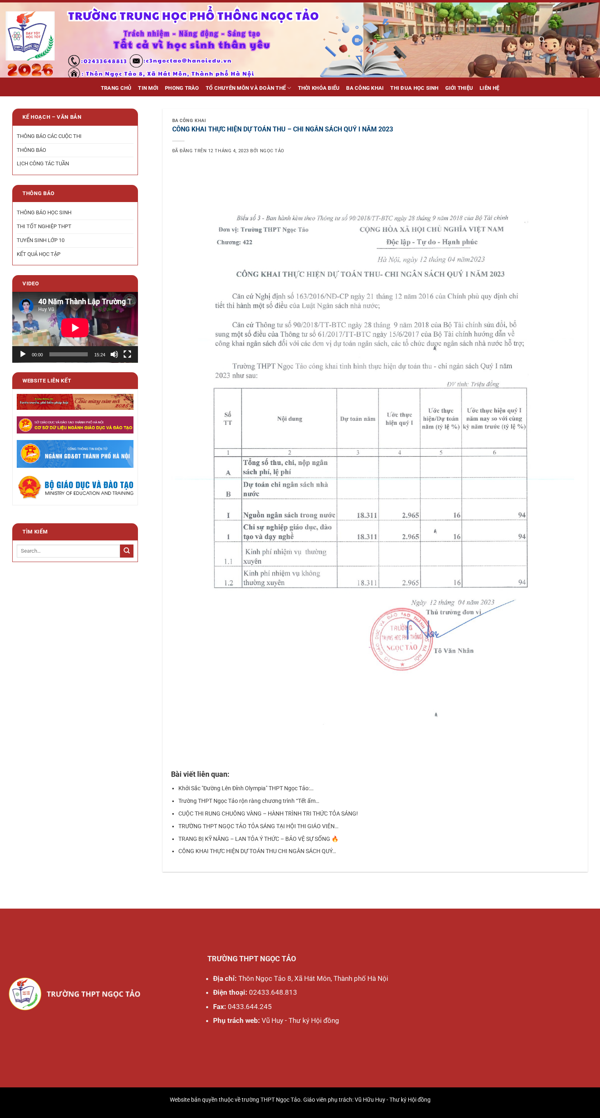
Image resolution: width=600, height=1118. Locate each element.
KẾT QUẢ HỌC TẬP (38, 254)
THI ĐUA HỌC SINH (414, 88)
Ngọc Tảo (272, 150)
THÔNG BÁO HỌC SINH (44, 212)
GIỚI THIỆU (459, 88)
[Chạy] (23, 355)
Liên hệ (489, 88)
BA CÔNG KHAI (365, 88)
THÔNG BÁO (31, 150)
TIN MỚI (148, 88)
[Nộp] (126, 551)
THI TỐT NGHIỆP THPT (44, 226)
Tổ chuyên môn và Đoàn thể (246, 88)
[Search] (542, 39)
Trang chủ (116, 88)
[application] (75, 327)
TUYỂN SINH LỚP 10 (40, 240)
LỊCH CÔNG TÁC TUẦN (43, 164)
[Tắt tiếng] (114, 355)
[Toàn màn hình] (127, 355)
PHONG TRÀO (182, 88)
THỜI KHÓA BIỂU (319, 88)
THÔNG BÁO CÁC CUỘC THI (49, 136)
